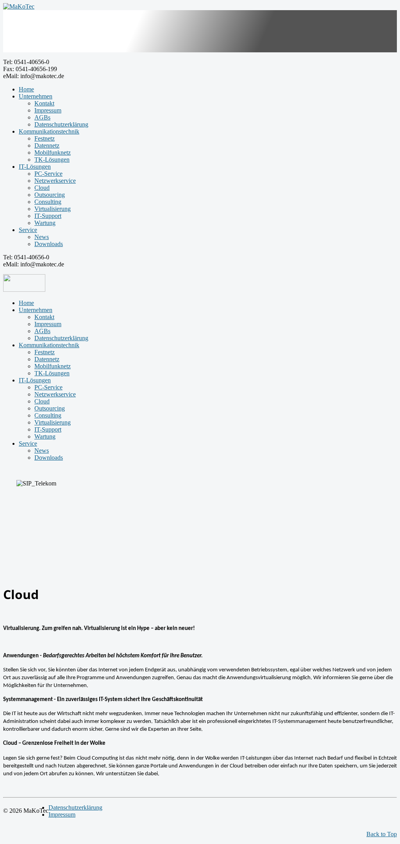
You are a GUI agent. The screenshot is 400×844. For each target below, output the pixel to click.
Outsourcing (49, 194)
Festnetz (44, 138)
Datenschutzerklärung (61, 124)
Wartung (44, 222)
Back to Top (381, 834)
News (41, 237)
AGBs (42, 117)
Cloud (42, 187)
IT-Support (47, 215)
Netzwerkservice (55, 180)
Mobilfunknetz (52, 152)
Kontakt (44, 103)
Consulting (47, 201)
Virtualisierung (52, 208)
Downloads (48, 244)
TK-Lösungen (52, 159)
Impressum (47, 110)
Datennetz (46, 145)
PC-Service (48, 173)
